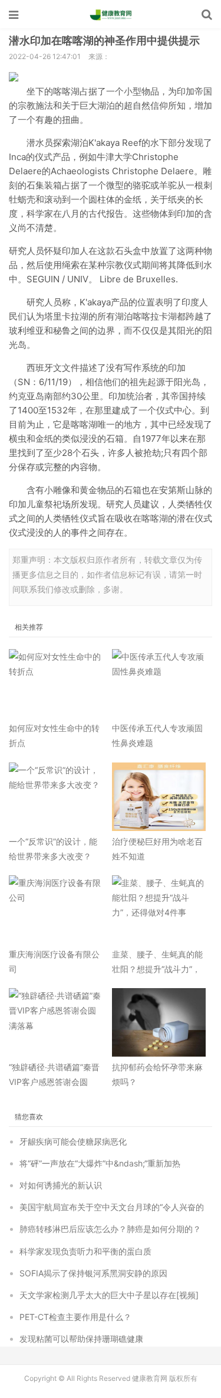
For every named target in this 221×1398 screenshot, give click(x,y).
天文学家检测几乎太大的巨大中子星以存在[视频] (109, 1295)
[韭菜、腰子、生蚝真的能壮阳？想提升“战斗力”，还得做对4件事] (159, 909)
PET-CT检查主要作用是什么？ (75, 1317)
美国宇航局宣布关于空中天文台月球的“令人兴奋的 (111, 1207)
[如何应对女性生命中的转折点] (56, 683)
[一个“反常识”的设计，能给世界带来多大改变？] (56, 796)
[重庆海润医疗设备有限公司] (56, 909)
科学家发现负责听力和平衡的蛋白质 (85, 1251)
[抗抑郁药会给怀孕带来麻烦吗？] (159, 1022)
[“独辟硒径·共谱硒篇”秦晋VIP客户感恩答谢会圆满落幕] (56, 1022)
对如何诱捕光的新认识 (60, 1185)
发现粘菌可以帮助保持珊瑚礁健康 (81, 1339)
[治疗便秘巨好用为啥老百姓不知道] (159, 796)
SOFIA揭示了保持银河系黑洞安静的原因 (93, 1273)
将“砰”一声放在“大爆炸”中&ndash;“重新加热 (99, 1163)
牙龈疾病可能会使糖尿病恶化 (73, 1141)
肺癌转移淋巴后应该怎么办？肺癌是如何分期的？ (110, 1229)
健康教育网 (111, 15)
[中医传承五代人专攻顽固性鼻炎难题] (159, 683)
